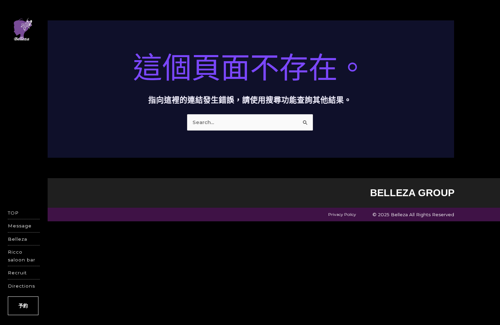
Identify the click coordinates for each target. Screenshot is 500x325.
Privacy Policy (342, 214)
